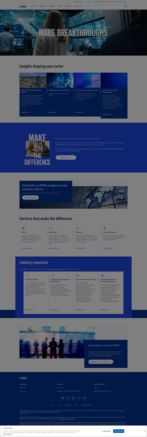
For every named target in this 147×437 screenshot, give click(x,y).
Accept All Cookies (118, 431)
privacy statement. (7, 434)
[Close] (144, 431)
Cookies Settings (106, 431)
